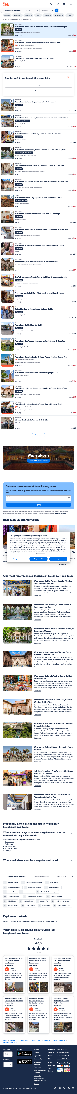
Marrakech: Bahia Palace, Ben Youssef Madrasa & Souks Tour (62, 961)
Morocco (13, 1040)
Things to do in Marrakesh (40, 1040)
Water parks (9, 844)
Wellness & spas (10, 846)
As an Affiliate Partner (63, 1059)
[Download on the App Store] (24, 1062)
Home (5, 1040)
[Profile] (70, 4)
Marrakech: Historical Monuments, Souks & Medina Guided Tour (36, 1001)
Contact (36, 1052)
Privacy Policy (38, 1059)
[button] (38, 30)
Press (50, 1062)
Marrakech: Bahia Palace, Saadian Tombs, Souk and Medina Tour (14, 1001)
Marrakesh (26, 921)
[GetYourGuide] (6, 4)
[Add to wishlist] (11, 26)
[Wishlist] (51, 4)
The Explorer (50, 1070)
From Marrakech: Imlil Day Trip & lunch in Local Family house (14, 961)
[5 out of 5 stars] (14, 966)
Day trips (8, 851)
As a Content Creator (63, 1056)
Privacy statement (60, 513)
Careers (50, 1056)
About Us (51, 1052)
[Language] (64, 3)
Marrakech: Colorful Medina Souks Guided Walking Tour (61, 1001)
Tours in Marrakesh (58, 1040)
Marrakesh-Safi (24, 1040)
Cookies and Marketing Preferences (37, 1064)
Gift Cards (51, 1065)
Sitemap (36, 1084)
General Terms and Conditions (40, 1071)
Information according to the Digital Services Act (40, 1078)
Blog (49, 1059)
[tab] (16, 876)
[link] (38, 30)
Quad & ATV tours (11, 848)
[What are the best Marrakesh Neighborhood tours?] (71, 860)
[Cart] (58, 4)
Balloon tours (9, 842)
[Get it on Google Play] (24, 1054)
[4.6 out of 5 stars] (38, 948)
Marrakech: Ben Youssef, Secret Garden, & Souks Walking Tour (37, 961)
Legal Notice (37, 1056)
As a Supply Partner (63, 1052)
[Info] (31, 19)
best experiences (51, 921)
